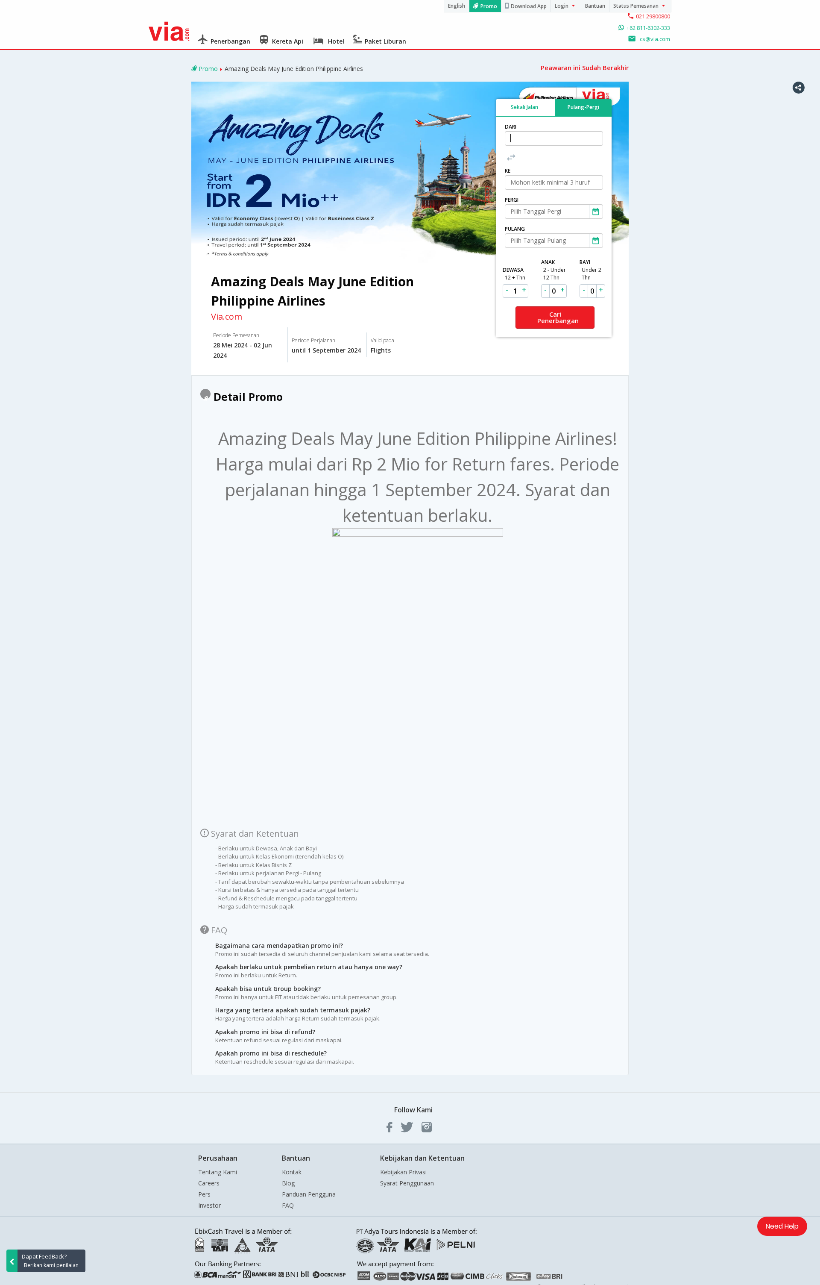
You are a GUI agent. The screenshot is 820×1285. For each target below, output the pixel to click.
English (456, 5)
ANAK (553, 270)
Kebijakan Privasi (403, 1172)
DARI (510, 126)
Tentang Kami (217, 1172)
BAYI (590, 270)
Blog (288, 1183)
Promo (488, 6)
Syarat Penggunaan (407, 1183)
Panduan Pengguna (309, 1194)
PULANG (515, 228)
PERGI (511, 199)
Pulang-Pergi (583, 106)
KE (507, 170)
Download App (529, 6)
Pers (204, 1194)
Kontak (292, 1172)
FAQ (288, 1205)
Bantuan (595, 5)
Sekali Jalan (524, 106)
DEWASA (514, 273)
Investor (209, 1205)
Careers (209, 1183)
